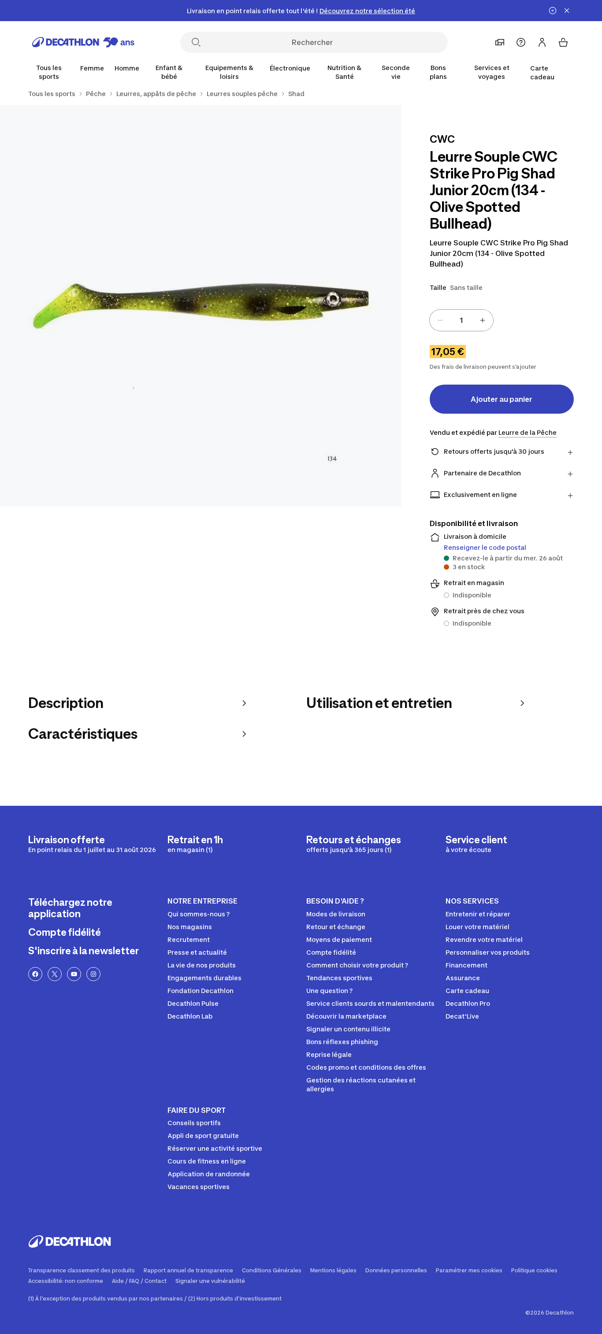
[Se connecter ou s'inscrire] (542, 42)
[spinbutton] (461, 320)
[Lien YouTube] (74, 974)
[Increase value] (482, 320)
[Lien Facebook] (35, 974)
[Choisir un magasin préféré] (499, 42)
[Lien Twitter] (55, 974)
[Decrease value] (440, 320)
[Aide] (520, 42)
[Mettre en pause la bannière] (553, 11)
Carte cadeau (542, 72)
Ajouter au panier (501, 399)
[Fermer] (567, 11)
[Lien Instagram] (93, 974)
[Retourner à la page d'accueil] (83, 42)
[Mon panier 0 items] (563, 42)
